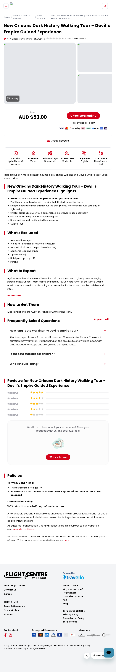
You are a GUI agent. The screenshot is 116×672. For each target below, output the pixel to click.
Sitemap (8, 614)
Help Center (69, 592)
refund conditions (23, 529)
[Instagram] (10, 635)
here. (67, 540)
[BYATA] (82, 635)
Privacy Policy (11, 610)
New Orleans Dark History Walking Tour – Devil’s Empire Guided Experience (79, 17)
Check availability (83, 116)
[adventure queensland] (93, 635)
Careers (8, 593)
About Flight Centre (15, 585)
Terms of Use (11, 601)
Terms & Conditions (15, 606)
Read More (14, 295)
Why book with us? (73, 589)
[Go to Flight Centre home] (19, 5)
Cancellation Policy (73, 618)
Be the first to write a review (73, 39)
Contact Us (10, 589)
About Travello (71, 585)
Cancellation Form (73, 596)
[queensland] (107, 635)
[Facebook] (5, 635)
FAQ (65, 600)
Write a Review (58, 457)
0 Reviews (12, 392)
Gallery (14, 98)
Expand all (101, 319)
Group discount (60, 140)
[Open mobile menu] (6, 5)
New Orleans (41, 17)
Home (7, 17)
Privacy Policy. (84, 645)
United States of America (21, 17)
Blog (65, 603)
